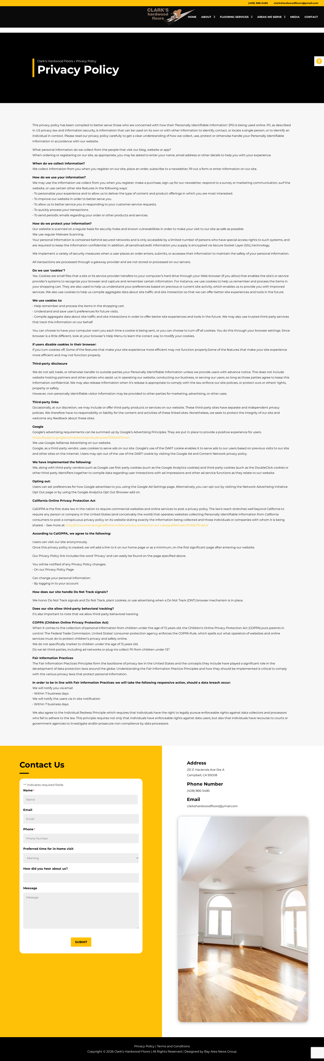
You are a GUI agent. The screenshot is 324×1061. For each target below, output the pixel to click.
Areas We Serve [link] (269, 17)
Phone (29, 829)
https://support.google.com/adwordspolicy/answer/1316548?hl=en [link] (81, 437)
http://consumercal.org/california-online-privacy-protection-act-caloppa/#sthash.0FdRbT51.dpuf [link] (137, 525)
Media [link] (295, 17)
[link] (319, 61)
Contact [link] (311, 17)
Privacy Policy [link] (144, 1046)
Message (30, 888)
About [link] (206, 17)
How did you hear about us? (45, 868)
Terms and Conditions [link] (173, 1046)
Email (27, 810)
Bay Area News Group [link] (220, 1051)
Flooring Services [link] (234, 17)
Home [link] (192, 17)
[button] (81, 942)
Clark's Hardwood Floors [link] (55, 61)
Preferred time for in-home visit (48, 849)
